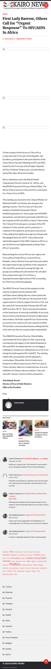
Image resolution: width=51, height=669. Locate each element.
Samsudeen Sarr (14, 568)
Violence (28, 571)
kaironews (9, 39)
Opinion (8, 626)
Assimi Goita (18, 552)
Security (28, 568)
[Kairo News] (26, 5)
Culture (8, 586)
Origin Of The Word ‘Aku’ (35, 515)
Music (24, 561)
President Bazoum (27, 565)
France (8, 558)
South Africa (43, 568)
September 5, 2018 (24, 39)
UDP (14, 571)
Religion (40, 565)
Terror (4, 571)
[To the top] (46, 661)
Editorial (8, 592)
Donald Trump (22, 555)
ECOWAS (36, 555)
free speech (15, 558)
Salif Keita (6, 568)
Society (8, 649)
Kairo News (17, 663)
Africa (11, 551)
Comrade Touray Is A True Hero (35, 475)
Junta (13, 561)
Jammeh (6, 561)
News (5, 14)
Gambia (29, 558)
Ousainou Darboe (42, 561)
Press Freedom (11, 637)
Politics (15, 564)
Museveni (18, 561)
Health (8, 615)
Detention (6, 555)
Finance (8, 598)
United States (21, 571)
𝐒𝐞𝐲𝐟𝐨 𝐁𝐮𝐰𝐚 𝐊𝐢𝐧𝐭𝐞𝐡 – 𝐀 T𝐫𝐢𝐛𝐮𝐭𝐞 (35, 458)
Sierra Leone (35, 568)
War (38, 571)
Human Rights (40, 558)
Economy (29, 555)
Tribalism (9, 571)
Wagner (34, 571)
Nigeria (34, 561)
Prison (35, 565)
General (8, 609)
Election (43, 555)
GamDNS (13, 667)
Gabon (23, 558)
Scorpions (22, 568)
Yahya (15, 574)
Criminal (30, 552)
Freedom (9, 603)
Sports (8, 654)
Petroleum (6, 565)
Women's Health (8, 574)
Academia (5, 552)
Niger (29, 561)
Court (25, 552)
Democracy (36, 552)
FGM (4, 558)
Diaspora (14, 555)
